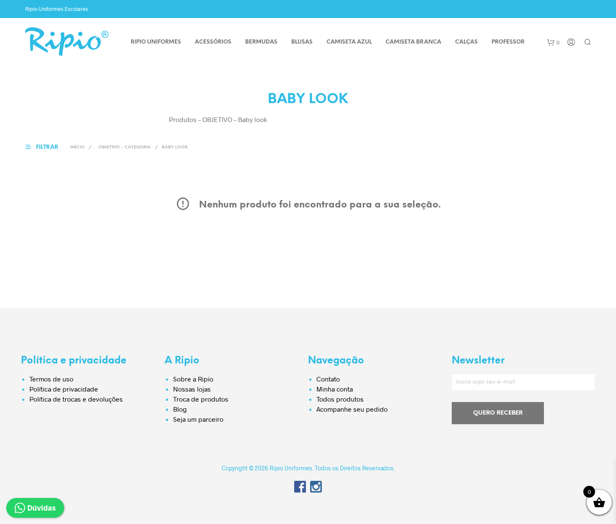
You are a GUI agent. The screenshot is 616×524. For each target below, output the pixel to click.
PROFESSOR (508, 42)
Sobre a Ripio (193, 379)
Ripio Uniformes (156, 42)
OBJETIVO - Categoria (124, 147)
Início (77, 147)
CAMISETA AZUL (349, 42)
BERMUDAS (261, 42)
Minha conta (334, 389)
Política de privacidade (63, 389)
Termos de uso (51, 379)
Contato (328, 379)
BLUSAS (302, 42)
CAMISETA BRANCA (413, 42)
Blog (180, 409)
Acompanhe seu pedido (352, 409)
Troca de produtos (200, 399)
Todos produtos (340, 399)
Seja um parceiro (198, 419)
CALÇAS (466, 42)
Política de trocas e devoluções (76, 399)
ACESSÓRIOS (213, 42)
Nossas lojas (192, 389)
